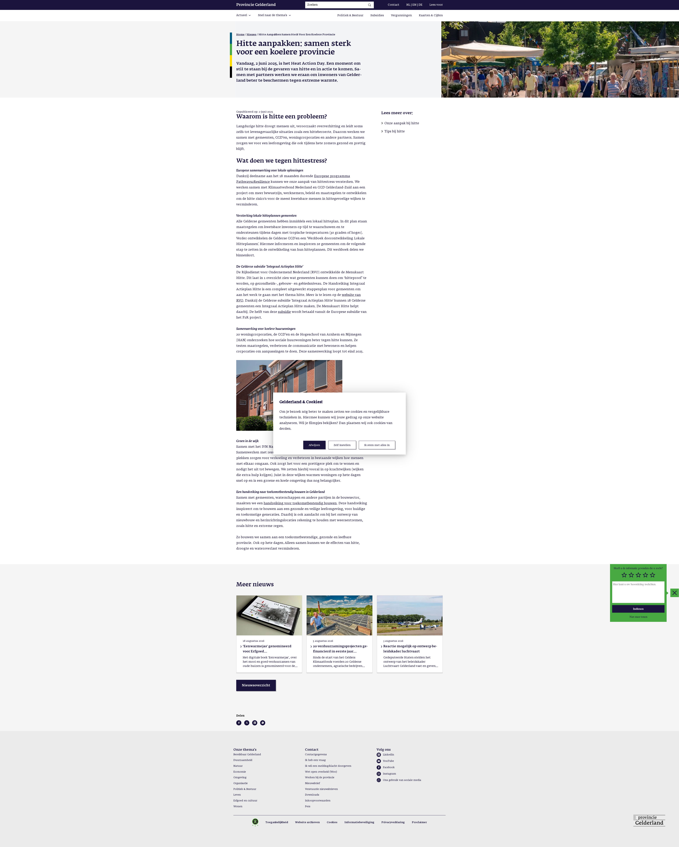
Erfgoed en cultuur (245, 800)
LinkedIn (388, 754)
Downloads (312, 795)
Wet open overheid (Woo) (321, 772)
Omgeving (239, 777)
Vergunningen (401, 15)
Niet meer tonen (638, 616)
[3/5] (638, 575)
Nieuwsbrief (312, 783)
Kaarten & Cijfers (431, 15)
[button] (243, 15)
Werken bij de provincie (319, 777)
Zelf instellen (342, 445)
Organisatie (240, 783)
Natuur (238, 766)
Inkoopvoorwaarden (317, 800)
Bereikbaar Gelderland (247, 754)
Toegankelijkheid (276, 822)
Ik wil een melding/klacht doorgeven (328, 766)
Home (240, 34)
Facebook (389, 767)
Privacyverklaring (393, 822)
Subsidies (377, 15)
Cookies (332, 822)
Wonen (237, 806)
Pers (307, 806)
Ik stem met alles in (377, 445)
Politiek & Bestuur (350, 15)
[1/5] (624, 575)
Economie (239, 772)
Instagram (389, 774)
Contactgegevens (316, 754)
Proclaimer (419, 822)
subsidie (284, 312)
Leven (237, 795)
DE (420, 5)
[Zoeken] (369, 5)
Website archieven (307, 822)
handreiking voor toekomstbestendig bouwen (300, 503)
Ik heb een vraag (315, 760)
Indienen (638, 609)
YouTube (388, 761)
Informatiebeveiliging (359, 822)
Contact (393, 5)
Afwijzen (314, 445)
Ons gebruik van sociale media (402, 780)
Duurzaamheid (242, 760)
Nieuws (251, 34)
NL (408, 5)
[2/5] (631, 575)
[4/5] (645, 575)
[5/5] (652, 575)
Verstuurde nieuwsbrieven (321, 789)
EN (414, 5)
